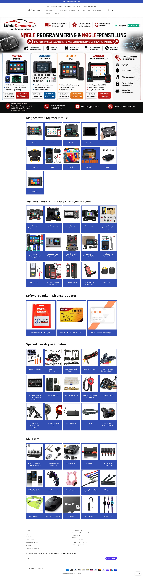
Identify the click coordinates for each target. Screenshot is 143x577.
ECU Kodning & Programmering (52, 255)
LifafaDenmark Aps (69, 573)
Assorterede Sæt (70, 395)
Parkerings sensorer (53, 423)
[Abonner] (54, 558)
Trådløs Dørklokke (34, 490)
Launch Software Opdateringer (70, 333)
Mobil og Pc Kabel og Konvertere (90, 491)
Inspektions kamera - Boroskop (90, 396)
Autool (34, 167)
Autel (34, 143)
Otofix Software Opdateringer (101, 333)
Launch (52, 143)
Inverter (89, 464)
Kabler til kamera (89, 369)
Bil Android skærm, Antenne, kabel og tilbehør (34, 397)
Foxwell (70, 167)
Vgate (107, 167)
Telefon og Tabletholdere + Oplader (34, 425)
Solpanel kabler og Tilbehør (108, 465)
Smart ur (107, 516)
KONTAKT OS (29, 537)
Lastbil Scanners (52, 226)
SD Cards (71, 516)
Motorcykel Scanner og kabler (71, 227)
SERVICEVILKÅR (30, 540)
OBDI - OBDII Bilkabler (53, 370)
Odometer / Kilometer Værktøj (89, 255)
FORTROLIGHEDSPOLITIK (32, 548)
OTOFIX (70, 143)
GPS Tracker (71, 423)
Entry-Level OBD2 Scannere (53, 283)
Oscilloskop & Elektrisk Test (108, 255)
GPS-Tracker (89, 516)
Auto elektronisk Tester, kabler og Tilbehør (71, 256)
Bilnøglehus (52, 395)
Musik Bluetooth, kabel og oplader (108, 424)
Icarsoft (88, 143)
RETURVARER (29, 545)
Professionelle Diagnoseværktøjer (108, 227)
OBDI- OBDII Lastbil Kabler (71, 370)
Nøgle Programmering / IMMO (34, 256)
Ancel (107, 143)
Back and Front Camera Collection (107, 370)
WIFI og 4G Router (52, 516)
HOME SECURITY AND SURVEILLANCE (35, 465)
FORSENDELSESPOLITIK (32, 543)
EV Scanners (89, 226)
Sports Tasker (33, 516)
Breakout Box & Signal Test (90, 283)
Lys (89, 423)
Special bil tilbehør (34, 369)
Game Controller (52, 490)
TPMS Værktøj (70, 282)
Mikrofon (107, 490)
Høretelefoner (70, 490)
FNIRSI (52, 167)
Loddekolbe (107, 395)
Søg (27, 534)
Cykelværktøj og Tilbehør (53, 465)
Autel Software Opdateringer (40, 333)
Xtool (34, 191)
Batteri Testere (34, 282)
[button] (56, 6)
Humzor (89, 167)
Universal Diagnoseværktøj (33, 227)
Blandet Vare (70, 464)
